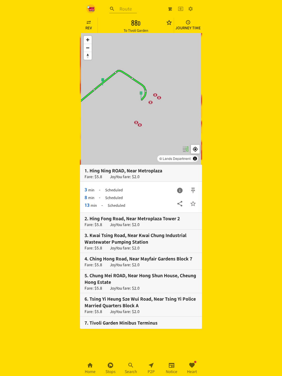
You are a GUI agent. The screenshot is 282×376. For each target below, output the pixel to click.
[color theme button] (181, 9)
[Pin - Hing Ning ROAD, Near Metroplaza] (193, 190)
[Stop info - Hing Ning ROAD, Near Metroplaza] (179, 190)
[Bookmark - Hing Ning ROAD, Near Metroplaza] (193, 203)
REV (88, 27)
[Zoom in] (88, 40)
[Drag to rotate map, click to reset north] (88, 56)
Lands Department (177, 158)
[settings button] (191, 9)
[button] (141, 95)
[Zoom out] (88, 48)
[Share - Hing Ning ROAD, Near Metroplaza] (179, 203)
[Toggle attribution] (195, 158)
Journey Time (188, 27)
